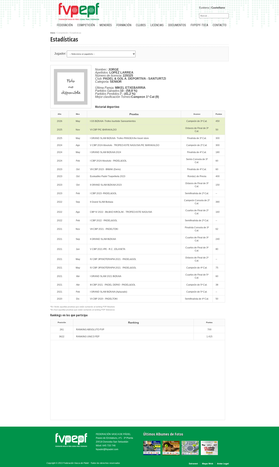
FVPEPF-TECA (199, 25)
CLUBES (141, 25)
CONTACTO (219, 25)
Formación (123, 25)
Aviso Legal (223, 463)
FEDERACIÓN (65, 25)
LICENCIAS (157, 25)
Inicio (52, 33)
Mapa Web (207, 463)
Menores (105, 25)
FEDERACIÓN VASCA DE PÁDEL (113, 434)
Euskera (204, 7)
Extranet (193, 463)
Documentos (177, 25)
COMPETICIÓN (86, 25)
